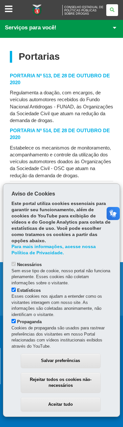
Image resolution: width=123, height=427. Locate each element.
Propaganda (29, 321)
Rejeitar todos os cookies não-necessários (61, 382)
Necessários (29, 264)
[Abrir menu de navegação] (8, 9)
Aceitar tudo (60, 404)
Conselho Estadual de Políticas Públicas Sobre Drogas (83, 10)
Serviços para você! (30, 27)
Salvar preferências (60, 360)
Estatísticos (29, 290)
